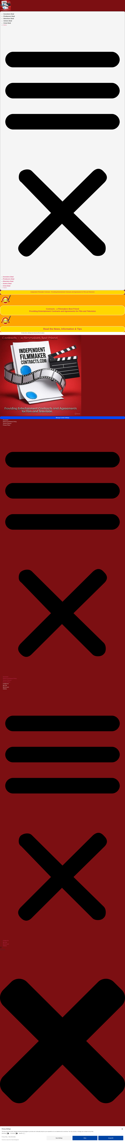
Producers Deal (9, 16)
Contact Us (6, 683)
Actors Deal (7, 21)
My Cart (5, 685)
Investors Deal (8, 14)
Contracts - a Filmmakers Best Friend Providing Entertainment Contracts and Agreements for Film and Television (62, 310)
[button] (62, 151)
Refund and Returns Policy (10, 421)
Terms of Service (7, 423)
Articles (5, 688)
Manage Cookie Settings (62, 417)
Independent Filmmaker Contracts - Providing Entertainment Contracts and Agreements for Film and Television (63, 292)
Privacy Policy (6, 425)
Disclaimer (5, 420)
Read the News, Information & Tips (62, 329)
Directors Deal (8, 18)
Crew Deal (7, 23)
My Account (6, 687)
